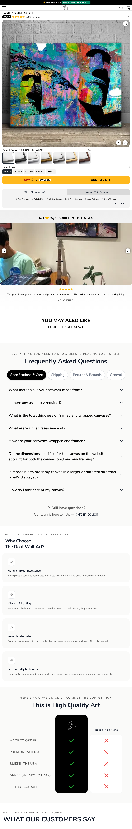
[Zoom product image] (125, 23)
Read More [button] (120, 203)
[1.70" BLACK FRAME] (21, 158)
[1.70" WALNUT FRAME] (85, 158)
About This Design (97, 192)
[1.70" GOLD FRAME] (46, 158)
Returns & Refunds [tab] (87, 375)
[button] (66, 2)
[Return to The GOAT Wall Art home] (65, 7)
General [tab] (116, 375)
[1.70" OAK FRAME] (72, 158)
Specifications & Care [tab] (26, 375)
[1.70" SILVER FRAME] (59, 158)
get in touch (87, 514)
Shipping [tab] (58, 375)
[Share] (128, 16)
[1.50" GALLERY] (8, 158)
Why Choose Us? (34, 192)
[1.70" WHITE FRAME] (34, 158)
